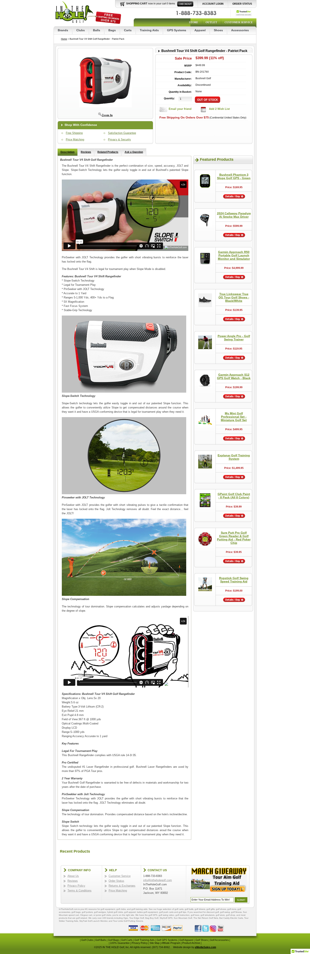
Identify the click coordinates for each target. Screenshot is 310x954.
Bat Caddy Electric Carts (231, 918)
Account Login (213, 3)
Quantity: (169, 98)
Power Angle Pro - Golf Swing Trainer (234, 337)
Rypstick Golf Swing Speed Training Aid (233, 579)
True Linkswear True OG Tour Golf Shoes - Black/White (233, 297)
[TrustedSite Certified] (244, 12)
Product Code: (183, 72)
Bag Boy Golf (151, 918)
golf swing (225, 912)
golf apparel (130, 912)
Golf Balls (100, 940)
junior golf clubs (103, 915)
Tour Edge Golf (136, 918)
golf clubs (121, 909)
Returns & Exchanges (122, 885)
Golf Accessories (219, 940)
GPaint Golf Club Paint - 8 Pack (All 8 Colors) (234, 495)
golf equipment (108, 909)
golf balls (189, 909)
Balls (96, 30)
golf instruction (182, 915)
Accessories (240, 30)
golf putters (87, 912)
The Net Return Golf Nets (205, 918)
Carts (128, 30)
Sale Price (183, 58)
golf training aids (139, 909)
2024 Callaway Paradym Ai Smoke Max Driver (234, 215)
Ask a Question (134, 152)
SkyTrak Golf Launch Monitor (93, 921)
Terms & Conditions (79, 890)
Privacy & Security (119, 139)
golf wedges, (100, 912)
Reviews (86, 152)
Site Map (155, 943)
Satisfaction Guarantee (122, 133)
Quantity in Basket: (180, 91)
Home (64, 39)
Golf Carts (126, 940)
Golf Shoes (201, 940)
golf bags (76, 912)
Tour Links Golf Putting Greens (128, 921)
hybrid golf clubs (115, 912)
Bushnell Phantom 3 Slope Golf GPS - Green (234, 176)
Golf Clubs (87, 940)
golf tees (195, 915)
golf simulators (207, 915)
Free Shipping (74, 133)
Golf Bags (113, 940)
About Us (73, 876)
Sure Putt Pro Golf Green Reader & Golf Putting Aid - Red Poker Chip (234, 537)
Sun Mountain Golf (183, 918)
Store (193, 22)
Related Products (107, 152)
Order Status (242, 3)
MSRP (188, 65)
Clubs (80, 30)
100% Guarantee (120, 943)
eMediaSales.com (205, 947)
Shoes (218, 30)
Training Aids (149, 30)
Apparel (200, 30)
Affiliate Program (170, 943)
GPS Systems (176, 30)
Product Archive (191, 943)
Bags (112, 30)
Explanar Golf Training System (234, 457)
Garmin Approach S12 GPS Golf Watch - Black (234, 376)
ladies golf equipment (147, 912)
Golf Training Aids (144, 940)
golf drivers (200, 909)
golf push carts (166, 912)
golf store (220, 915)
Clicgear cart (86, 915)
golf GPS (152, 915)
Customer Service (239, 22)
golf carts (179, 909)
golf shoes (221, 909)
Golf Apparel (186, 940)
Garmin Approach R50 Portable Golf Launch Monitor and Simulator (234, 255)
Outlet (211, 22)
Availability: (185, 85)
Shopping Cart (136, 3)
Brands (63, 30)
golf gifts (210, 909)
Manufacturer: (183, 78)
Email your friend (180, 108)
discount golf (212, 912)
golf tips (182, 912)
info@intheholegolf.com (157, 880)
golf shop (230, 915)
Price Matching (75, 139)
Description (67, 152)
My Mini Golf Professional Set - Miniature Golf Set (234, 417)
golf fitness (236, 912)
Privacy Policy (76, 885)
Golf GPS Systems (166, 940)
